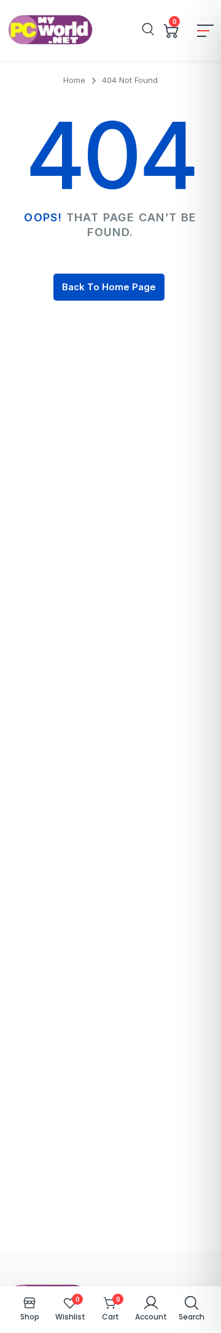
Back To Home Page (109, 287)
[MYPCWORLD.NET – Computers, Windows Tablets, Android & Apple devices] (50, 30)
